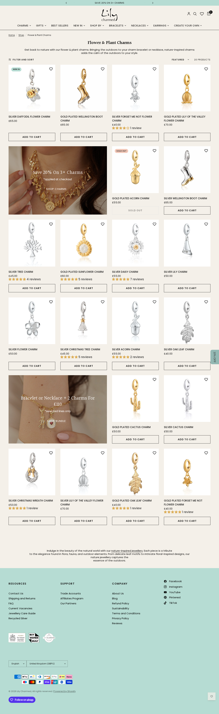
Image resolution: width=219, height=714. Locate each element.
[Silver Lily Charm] (187, 243)
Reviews (117, 623)
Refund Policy (120, 603)
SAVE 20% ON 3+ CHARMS (77, 2)
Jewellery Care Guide (22, 613)
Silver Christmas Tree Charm (80, 349)
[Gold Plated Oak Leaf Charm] (135, 472)
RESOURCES (18, 583)
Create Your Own (186, 25)
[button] (214, 357)
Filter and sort (23, 59)
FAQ (11, 603)
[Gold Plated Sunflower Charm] (83, 243)
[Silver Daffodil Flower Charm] (32, 88)
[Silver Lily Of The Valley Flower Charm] (83, 472)
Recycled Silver (18, 618)
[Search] (195, 14)
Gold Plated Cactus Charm (131, 427)
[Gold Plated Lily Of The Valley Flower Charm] (187, 88)
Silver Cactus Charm (178, 427)
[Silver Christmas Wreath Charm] (32, 472)
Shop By (95, 25)
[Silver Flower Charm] (32, 320)
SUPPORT (67, 583)
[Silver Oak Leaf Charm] (187, 320)
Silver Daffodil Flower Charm (29, 116)
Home (12, 35)
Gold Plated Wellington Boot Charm (81, 118)
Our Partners (68, 603)
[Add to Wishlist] (51, 69)
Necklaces (138, 25)
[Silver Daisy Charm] (135, 243)
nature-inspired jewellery (127, 550)
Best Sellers (59, 25)
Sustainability (120, 608)
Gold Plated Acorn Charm (130, 198)
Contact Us (16, 593)
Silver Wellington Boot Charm (185, 198)
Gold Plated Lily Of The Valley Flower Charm (184, 118)
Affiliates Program (71, 598)
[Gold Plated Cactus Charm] (135, 398)
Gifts (40, 25)
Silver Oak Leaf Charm (179, 349)
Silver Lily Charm (175, 272)
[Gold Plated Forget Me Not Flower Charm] (187, 472)
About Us (118, 593)
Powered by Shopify (64, 691)
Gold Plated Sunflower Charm (82, 272)
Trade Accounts (70, 593)
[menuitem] (24, 26)
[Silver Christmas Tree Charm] (83, 320)
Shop (21, 35)
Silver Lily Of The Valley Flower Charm (81, 502)
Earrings (159, 25)
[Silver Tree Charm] (32, 243)
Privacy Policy (120, 618)
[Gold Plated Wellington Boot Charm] (83, 88)
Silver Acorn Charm (126, 349)
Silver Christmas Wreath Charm (31, 500)
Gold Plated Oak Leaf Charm (132, 500)
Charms (22, 25)
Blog (115, 598)
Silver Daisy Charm (125, 272)
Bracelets (116, 25)
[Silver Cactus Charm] (187, 398)
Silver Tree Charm (21, 272)
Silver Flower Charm (23, 349)
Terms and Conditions (126, 613)
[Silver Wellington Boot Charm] (187, 169)
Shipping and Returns (22, 598)
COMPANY (120, 583)
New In (78, 25)
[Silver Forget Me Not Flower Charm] (135, 88)
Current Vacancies (20, 608)
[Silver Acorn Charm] (135, 320)
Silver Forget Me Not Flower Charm (132, 118)
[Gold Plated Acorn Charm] (135, 169)
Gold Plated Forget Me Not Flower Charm (183, 502)
